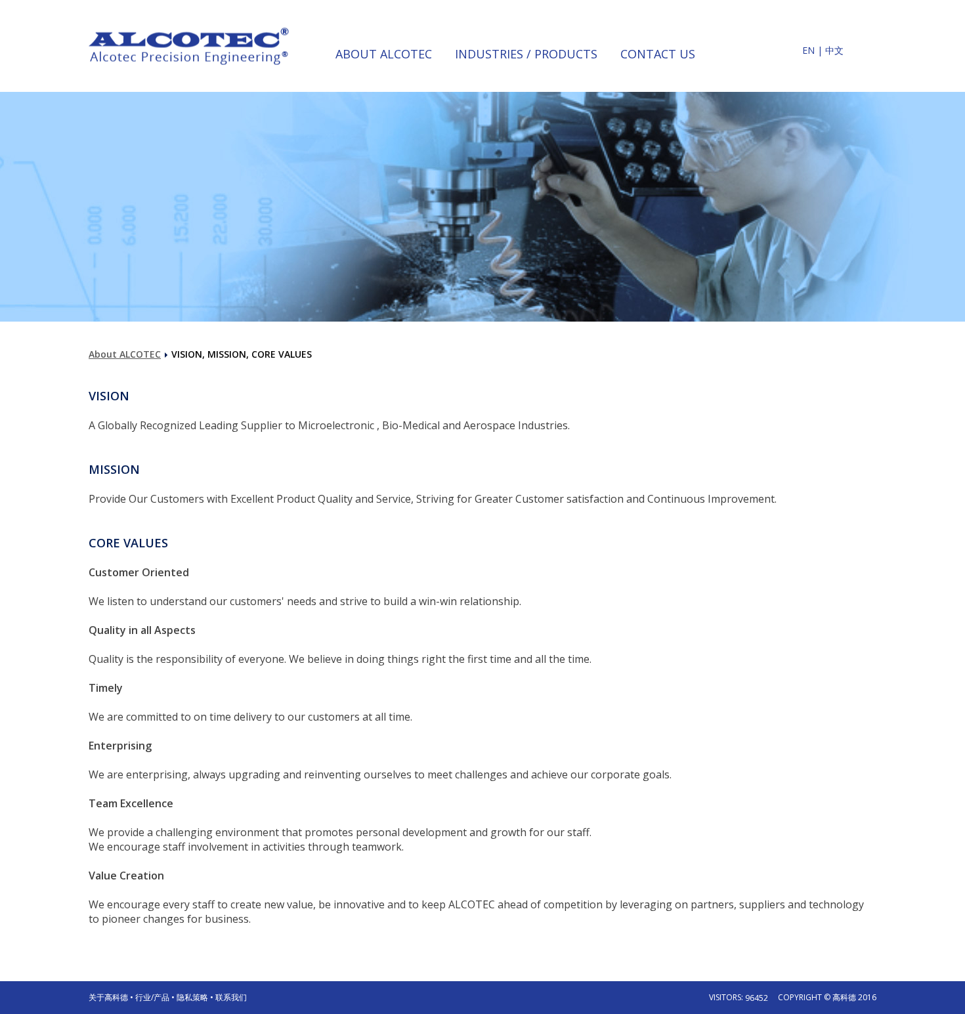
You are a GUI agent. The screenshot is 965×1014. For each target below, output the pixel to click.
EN (808, 50)
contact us (657, 54)
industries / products (526, 54)
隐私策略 (192, 997)
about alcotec (383, 54)
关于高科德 (108, 997)
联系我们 (231, 997)
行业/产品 (152, 997)
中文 (834, 50)
